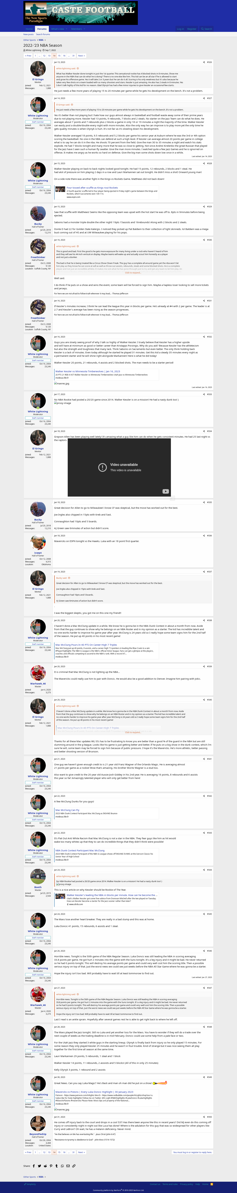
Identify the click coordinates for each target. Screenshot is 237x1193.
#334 (209, 431)
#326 (209, 62)
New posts (28, 34)
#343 (209, 832)
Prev (29, 55)
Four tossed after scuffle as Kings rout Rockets (92, 187)
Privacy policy (186, 1184)
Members (76, 28)
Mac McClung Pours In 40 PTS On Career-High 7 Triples (86, 644)
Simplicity (31, 1184)
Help (197, 1184)
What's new (57, 28)
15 (59, 55)
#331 (209, 300)
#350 (209, 1117)
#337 (209, 571)
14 (54, 55)
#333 (209, 394)
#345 (209, 914)
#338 (209, 620)
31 (73, 55)
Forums (41, 28)
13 (49, 55)
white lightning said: (66, 68)
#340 (209, 699)
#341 (209, 759)
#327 (209, 98)
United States (45, 1145)
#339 (209, 666)
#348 (209, 1026)
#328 (209, 163)
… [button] (39, 55)
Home (29, 28)
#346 (209, 950)
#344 (209, 869)
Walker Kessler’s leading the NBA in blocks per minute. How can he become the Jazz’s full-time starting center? (128, 895)
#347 (209, 988)
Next (80, 55)
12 (44, 55)
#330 (209, 240)
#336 (209, 535)
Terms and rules (170, 1184)
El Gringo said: (63, 104)
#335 (209, 502)
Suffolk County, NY (42, 268)
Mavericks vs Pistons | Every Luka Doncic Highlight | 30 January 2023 (94, 1091)
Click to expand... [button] (133, 272)
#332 (209, 336)
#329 (209, 206)
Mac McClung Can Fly (67, 810)
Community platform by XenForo (118, 1190)
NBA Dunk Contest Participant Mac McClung (79, 850)
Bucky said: (61, 577)
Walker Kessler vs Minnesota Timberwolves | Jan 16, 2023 (87, 371)
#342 (209, 796)
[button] (66, 29)
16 (64, 55)
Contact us (155, 1184)
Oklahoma (46, 564)
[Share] (204, 62)
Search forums (43, 34)
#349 (209, 1077)
